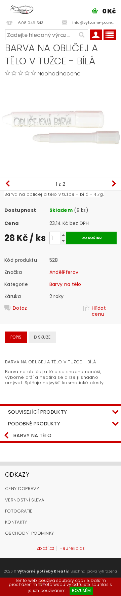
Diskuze (42, 337)
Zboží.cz (45, 548)
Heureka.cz (71, 548)
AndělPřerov (64, 272)
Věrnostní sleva (24, 500)
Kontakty (16, 522)
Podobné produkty (34, 423)
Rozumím (81, 590)
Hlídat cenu (99, 311)
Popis (16, 337)
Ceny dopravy (22, 488)
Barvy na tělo (65, 284)
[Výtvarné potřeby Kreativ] (21, 8)
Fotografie (18, 511)
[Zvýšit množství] (63, 235)
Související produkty (37, 411)
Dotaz (20, 308)
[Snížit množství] (63, 241)
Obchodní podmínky (29, 533)
